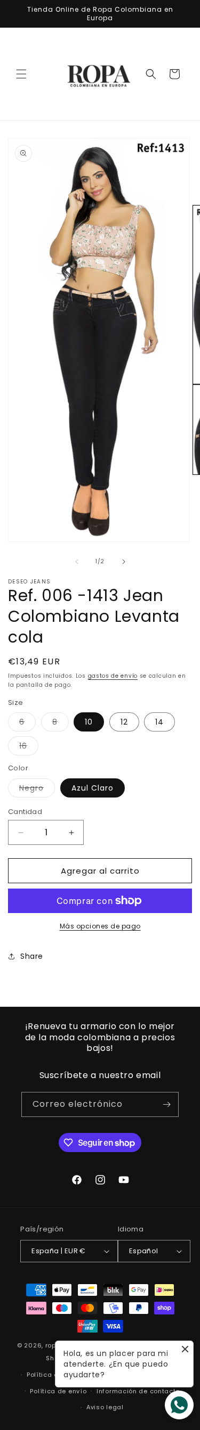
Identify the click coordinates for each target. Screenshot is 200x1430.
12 (124, 722)
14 (159, 722)
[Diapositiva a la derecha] (123, 561)
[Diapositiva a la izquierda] (77, 561)
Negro (37, 790)
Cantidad (25, 812)
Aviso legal (105, 1407)
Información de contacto (138, 1391)
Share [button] (31, 956)
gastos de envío (113, 676)
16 (28, 747)
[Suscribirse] (166, 1104)
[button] (21, 74)
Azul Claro (92, 788)
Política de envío (58, 1391)
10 (89, 722)
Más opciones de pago (100, 926)
